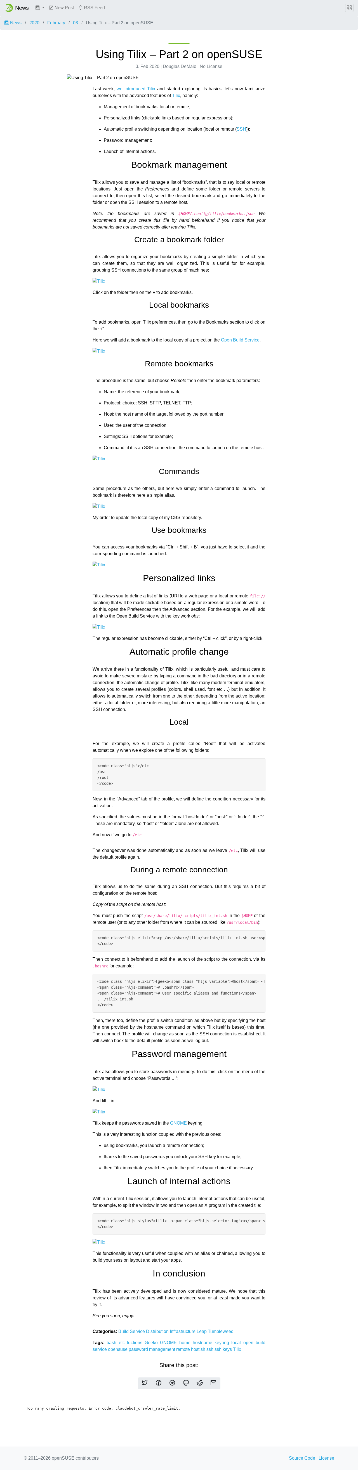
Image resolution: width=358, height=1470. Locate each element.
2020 (34, 22)
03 (75, 22)
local (237, 1342)
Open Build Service (240, 340)
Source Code (302, 1458)
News (15, 22)
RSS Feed (94, 7)
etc (123, 1342)
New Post (63, 7)
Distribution (158, 1331)
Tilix (176, 95)
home (186, 1342)
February (56, 22)
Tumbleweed (221, 1331)
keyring (223, 1342)
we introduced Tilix (136, 88)
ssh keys (224, 1349)
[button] (40, 7)
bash (113, 1342)
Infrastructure (183, 1331)
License (326, 1458)
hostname (204, 1342)
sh (203, 1349)
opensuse (118, 1349)
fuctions (136, 1342)
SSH (241, 129)
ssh (210, 1349)
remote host (188, 1349)
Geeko (152, 1342)
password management (152, 1349)
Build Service (132, 1331)
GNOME (178, 1123)
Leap (202, 1331)
